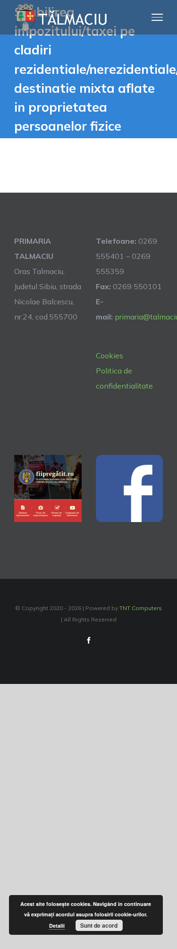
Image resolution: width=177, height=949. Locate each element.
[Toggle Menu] (157, 17)
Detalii (57, 925)
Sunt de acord (99, 925)
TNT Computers (140, 608)
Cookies (109, 355)
